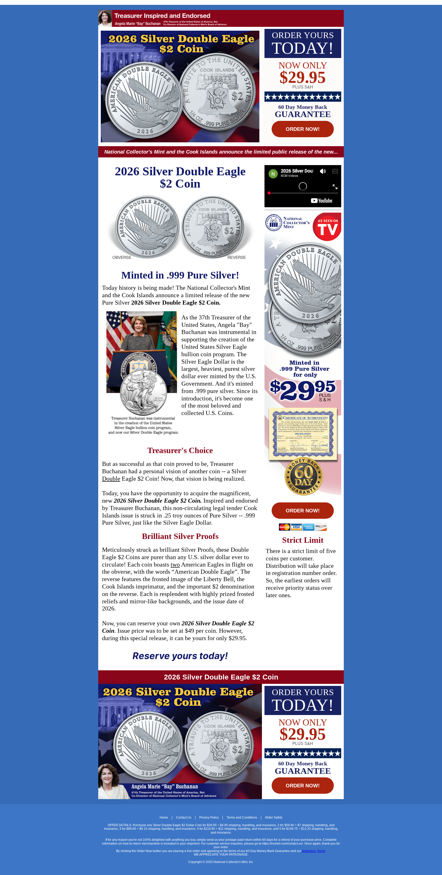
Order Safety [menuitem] (273, 817)
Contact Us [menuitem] (183, 817)
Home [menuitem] (164, 817)
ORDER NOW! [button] (303, 129)
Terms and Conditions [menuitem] (242, 817)
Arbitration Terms (313, 851)
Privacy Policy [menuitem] (209, 817)
